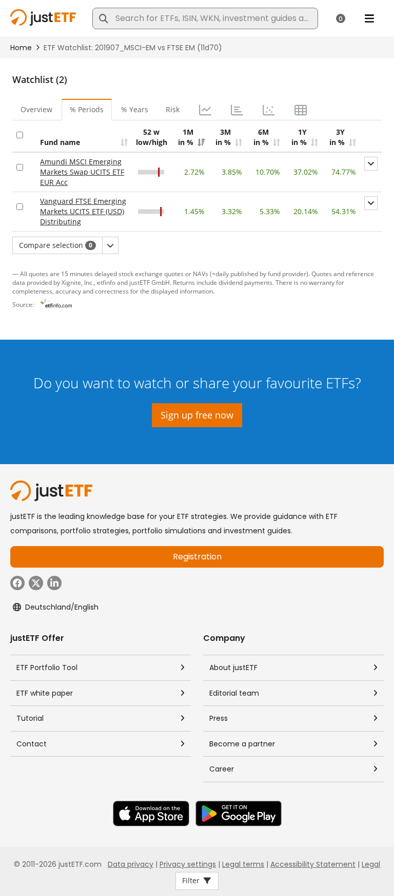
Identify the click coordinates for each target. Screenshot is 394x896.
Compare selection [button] (55, 245)
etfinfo (106, 282)
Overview (36, 109)
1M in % (185, 137)
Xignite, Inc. (78, 282)
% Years (134, 109)
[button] (371, 164)
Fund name (60, 142)
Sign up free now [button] (197, 415)
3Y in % (337, 137)
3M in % (223, 137)
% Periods (87, 109)
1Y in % (299, 137)
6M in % (261, 137)
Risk (173, 109)
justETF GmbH (149, 282)
